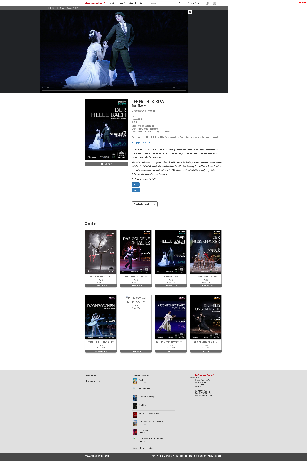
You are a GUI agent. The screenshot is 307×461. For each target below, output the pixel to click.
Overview (155, 456)
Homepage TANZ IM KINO (142, 142)
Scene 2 (135, 190)
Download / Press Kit (142, 204)
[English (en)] (302, 1)
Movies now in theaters (93, 381)
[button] (190, 12)
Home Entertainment (127, 3)
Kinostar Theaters (195, 3)
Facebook (179, 456)
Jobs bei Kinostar (200, 456)
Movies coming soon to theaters (143, 448)
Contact (142, 3)
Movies (112, 3)
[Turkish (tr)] (305, 1)
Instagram (188, 456)
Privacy (210, 456)
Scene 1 (135, 184)
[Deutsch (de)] (300, 1)
